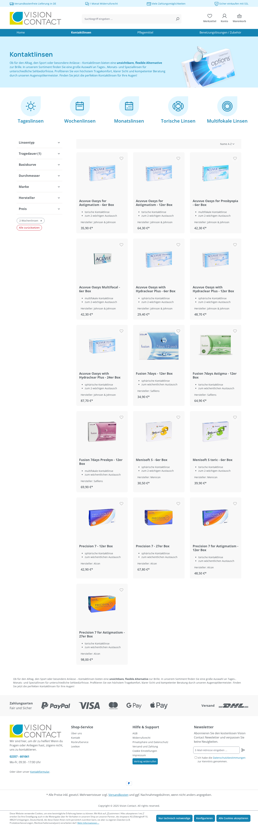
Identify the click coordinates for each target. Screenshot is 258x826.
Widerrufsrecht (141, 737)
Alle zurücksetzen (29, 227)
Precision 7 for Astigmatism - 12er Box (215, 548)
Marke (24, 187)
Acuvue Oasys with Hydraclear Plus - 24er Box (99, 375)
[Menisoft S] (159, 431)
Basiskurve (27, 164)
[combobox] (128, 19)
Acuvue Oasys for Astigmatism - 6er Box (96, 203)
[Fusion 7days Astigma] (216, 345)
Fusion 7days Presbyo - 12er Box (101, 462)
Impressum (139, 755)
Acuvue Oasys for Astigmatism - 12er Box (154, 203)
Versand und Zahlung (145, 746)
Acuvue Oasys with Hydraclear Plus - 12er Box (213, 289)
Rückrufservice (79, 742)
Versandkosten (118, 795)
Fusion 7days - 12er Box (154, 373)
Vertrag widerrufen (145, 761)
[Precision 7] (102, 517)
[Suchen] (177, 19)
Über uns (76, 733)
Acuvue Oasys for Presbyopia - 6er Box (215, 203)
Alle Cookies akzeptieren (233, 818)
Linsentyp (26, 142)
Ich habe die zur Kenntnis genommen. (222, 759)
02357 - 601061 (19, 756)
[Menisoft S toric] (216, 431)
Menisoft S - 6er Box (151, 460)
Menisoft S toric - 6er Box (212, 460)
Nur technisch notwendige (174, 818)
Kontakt (75, 737)
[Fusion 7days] (159, 345)
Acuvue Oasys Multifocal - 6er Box (99, 289)
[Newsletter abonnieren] (243, 750)
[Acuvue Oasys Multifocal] (102, 258)
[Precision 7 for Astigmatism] (216, 517)
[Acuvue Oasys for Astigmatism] (102, 172)
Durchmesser (29, 175)
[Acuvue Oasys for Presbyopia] (216, 172)
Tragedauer (30, 153)
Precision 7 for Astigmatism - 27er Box (102, 634)
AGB (135, 733)
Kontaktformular (39, 771)
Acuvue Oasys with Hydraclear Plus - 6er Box (155, 289)
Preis (23, 209)
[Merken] (121, 158)
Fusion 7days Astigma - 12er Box (215, 375)
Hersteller (27, 198)
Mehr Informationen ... (88, 822)
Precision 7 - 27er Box (152, 546)
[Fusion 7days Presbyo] (102, 431)
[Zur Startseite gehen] (36, 18)
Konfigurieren (204, 818)
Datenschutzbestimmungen (229, 757)
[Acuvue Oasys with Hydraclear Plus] (159, 258)
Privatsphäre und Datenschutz (150, 742)
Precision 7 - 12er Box (96, 546)
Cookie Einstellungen (145, 751)
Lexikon (75, 746)
